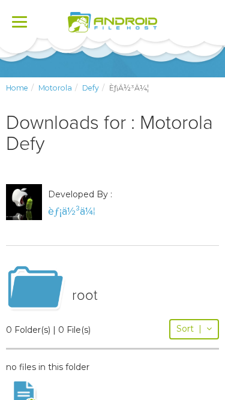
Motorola (55, 87)
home (17, 87)
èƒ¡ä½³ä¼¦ (71, 211)
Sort (189, 328)
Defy (90, 87)
